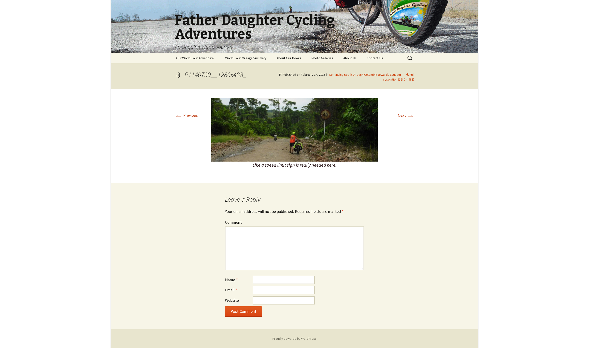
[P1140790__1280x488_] (294, 129)
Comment (233, 222)
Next (406, 115)
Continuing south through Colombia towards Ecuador (365, 74)
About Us (350, 58)
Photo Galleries (322, 58)
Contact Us (375, 58)
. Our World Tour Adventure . (195, 58)
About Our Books (289, 58)
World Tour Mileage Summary (245, 58)
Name (231, 279)
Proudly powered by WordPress (294, 338)
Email (231, 290)
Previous (186, 115)
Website (232, 300)
